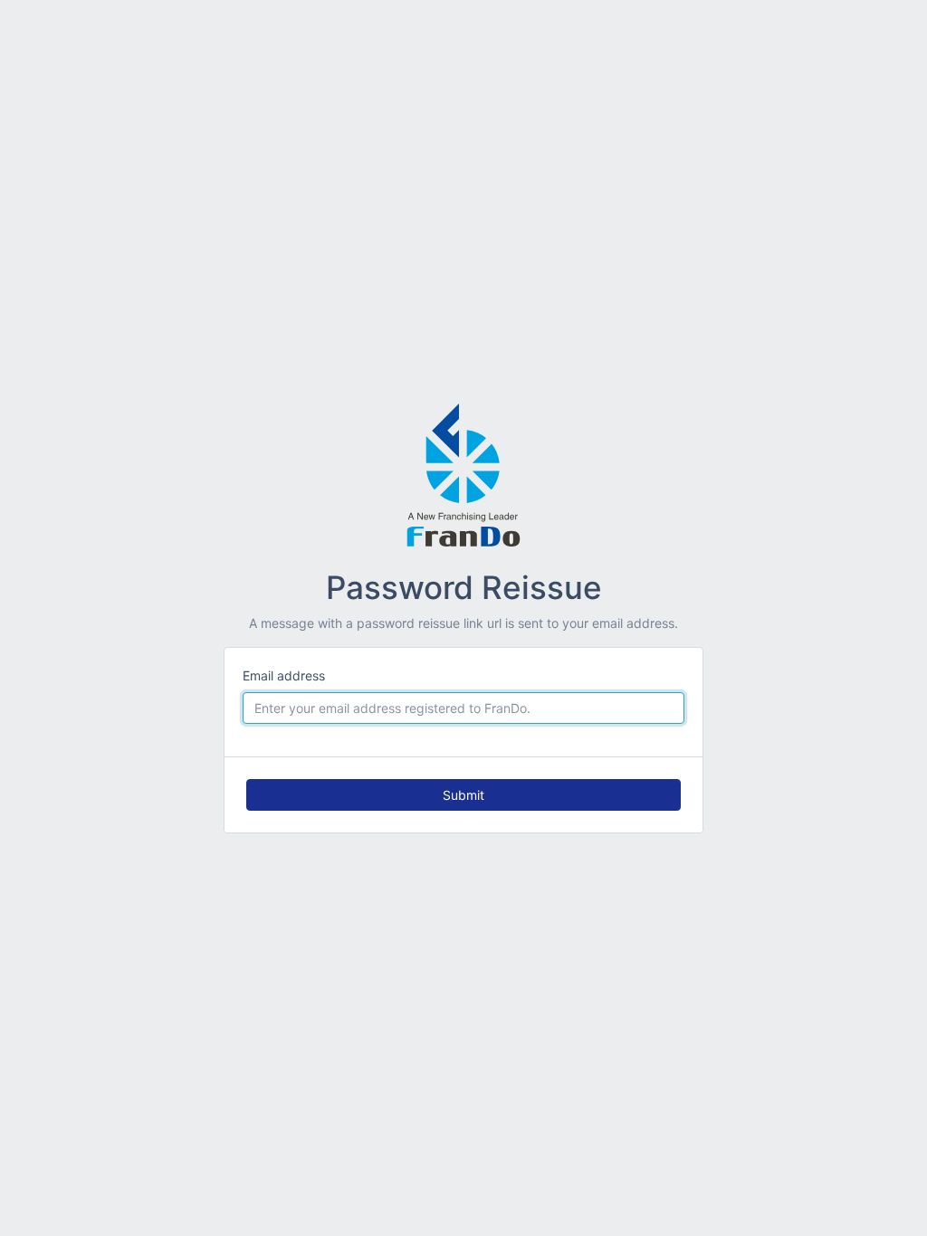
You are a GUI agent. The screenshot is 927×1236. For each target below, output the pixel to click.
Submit (463, 795)
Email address (284, 675)
